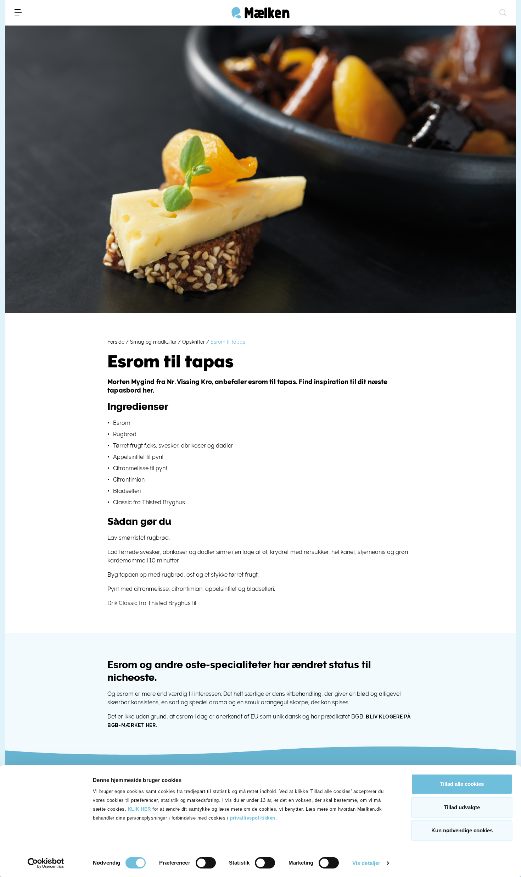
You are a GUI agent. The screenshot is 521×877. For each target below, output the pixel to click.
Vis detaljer (366, 863)
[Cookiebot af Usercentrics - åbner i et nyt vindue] (46, 863)
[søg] (503, 13)
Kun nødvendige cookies (462, 830)
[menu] (18, 13)
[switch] (206, 862)
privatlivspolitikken (252, 818)
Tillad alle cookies (462, 784)
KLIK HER (139, 809)
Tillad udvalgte (462, 807)
